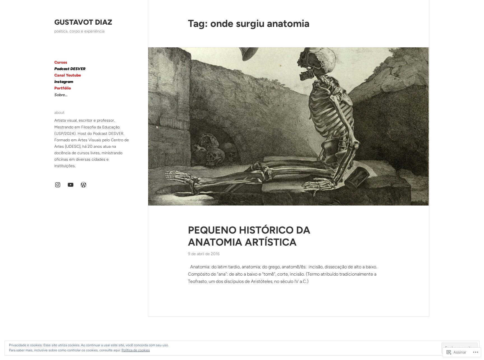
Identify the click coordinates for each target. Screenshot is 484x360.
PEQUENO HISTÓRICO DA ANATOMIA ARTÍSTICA (249, 236)
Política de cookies (136, 350)
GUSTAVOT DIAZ (83, 22)
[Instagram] (57, 184)
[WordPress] (83, 184)
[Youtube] (70, 184)
